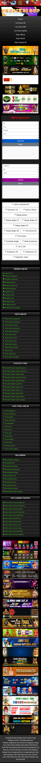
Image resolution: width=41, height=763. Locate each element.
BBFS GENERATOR (21, 204)
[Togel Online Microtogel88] (20, 545)
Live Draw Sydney (20, 31)
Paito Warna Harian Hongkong (15, 506)
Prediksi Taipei (9, 301)
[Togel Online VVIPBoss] (20, 50)
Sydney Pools (6, 752)
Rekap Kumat (21, 215)
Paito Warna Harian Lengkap (14, 534)
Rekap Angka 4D (12, 231)
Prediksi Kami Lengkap (12, 308)
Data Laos (8, 433)
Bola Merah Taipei (11, 485)
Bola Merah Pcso (10, 476)
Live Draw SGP (20, 27)
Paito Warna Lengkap (12, 357)
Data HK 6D (8, 442)
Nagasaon (30, 743)
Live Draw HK (20, 23)
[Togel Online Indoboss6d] (20, 555)
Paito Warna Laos (10, 341)
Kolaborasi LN (30, 252)
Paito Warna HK (7, 273)
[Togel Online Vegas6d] (20, 584)
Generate (20, 141)
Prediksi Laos (9, 298)
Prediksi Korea (9, 295)
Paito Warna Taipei (11, 344)
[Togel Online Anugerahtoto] (20, 681)
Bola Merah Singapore (12, 460)
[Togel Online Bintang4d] (20, 603)
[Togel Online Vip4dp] (20, 662)
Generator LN (12, 210)
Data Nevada (9, 439)
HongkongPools (29, 752)
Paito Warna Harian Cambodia (14, 512)
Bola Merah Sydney (11, 466)
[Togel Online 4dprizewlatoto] (20, 623)
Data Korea (8, 430)
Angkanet (34, 750)
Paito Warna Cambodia (12, 328)
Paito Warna (20, 35)
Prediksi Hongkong (11, 279)
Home (20, 19)
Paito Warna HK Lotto (24, 754)
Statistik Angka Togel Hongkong (15, 371)
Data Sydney (9, 417)
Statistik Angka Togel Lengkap (15, 400)
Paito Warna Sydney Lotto (29, 757)
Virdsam (5, 743)
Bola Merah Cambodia (12, 469)
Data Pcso (8, 426)
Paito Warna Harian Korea (13, 522)
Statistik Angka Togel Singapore (15, 368)
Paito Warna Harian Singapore (14, 502)
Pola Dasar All (30, 231)
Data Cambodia (10, 420)
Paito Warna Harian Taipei (13, 528)
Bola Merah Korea (11, 479)
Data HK (35, 745)
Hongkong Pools (17, 752)
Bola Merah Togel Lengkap (13, 491)
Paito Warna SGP (26, 745)
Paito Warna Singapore (12, 319)
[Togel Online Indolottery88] (20, 691)
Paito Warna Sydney (11, 325)
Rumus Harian (30, 210)
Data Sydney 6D (10, 446)
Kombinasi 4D (12, 252)
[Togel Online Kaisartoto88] (20, 633)
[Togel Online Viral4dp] (20, 109)
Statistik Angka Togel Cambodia (15, 377)
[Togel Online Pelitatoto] (20, 99)
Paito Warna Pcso (10, 334)
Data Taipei (8, 436)
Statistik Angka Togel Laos (14, 390)
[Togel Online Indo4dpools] (20, 642)
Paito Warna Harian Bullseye (14, 515)
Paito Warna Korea (11, 338)
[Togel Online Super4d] (20, 70)
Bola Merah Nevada (11, 488)
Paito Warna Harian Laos (13, 525)
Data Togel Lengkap (11, 449)
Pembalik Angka (12, 241)
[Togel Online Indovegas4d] (20, 730)
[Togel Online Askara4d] (20, 594)
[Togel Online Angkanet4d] (20, 701)
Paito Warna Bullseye (12, 331)
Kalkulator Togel (21, 257)
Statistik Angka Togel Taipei (14, 393)
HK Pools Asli (20, 759)
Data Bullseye (9, 423)
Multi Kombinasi (30, 241)
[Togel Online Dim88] (20, 60)
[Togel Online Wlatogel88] (20, 613)
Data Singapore (10, 411)
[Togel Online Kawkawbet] (20, 574)
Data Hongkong (10, 414)
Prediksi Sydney (10, 282)
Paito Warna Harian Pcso (13, 518)
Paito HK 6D (20, 39)
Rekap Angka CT (12, 220)
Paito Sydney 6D (20, 42)
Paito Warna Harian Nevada (14, 531)
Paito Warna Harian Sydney (13, 509)
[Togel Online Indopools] (20, 710)
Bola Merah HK (10, 463)
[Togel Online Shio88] (20, 720)
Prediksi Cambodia (11, 285)
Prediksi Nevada (10, 304)
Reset (20, 144)
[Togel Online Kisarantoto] (20, 89)
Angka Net (12, 743)
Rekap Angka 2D (21, 225)
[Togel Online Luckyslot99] (20, 652)
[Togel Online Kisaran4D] (20, 80)
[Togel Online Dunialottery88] (20, 672)
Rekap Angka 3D (30, 220)
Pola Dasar (21, 236)
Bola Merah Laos (10, 482)
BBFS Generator (20, 117)
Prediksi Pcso (9, 292)
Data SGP (5, 747)
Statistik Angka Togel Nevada (14, 396)
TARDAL (21, 180)
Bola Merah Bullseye (11, 472)
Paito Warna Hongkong (12, 322)
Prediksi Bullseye (10, 288)
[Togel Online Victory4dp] (20, 565)
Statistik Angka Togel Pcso (14, 384)
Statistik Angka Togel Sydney (14, 374)
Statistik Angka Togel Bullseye (15, 380)
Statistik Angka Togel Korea (14, 387)
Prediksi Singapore (11, 276)
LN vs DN (21, 247)
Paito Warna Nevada (11, 347)
